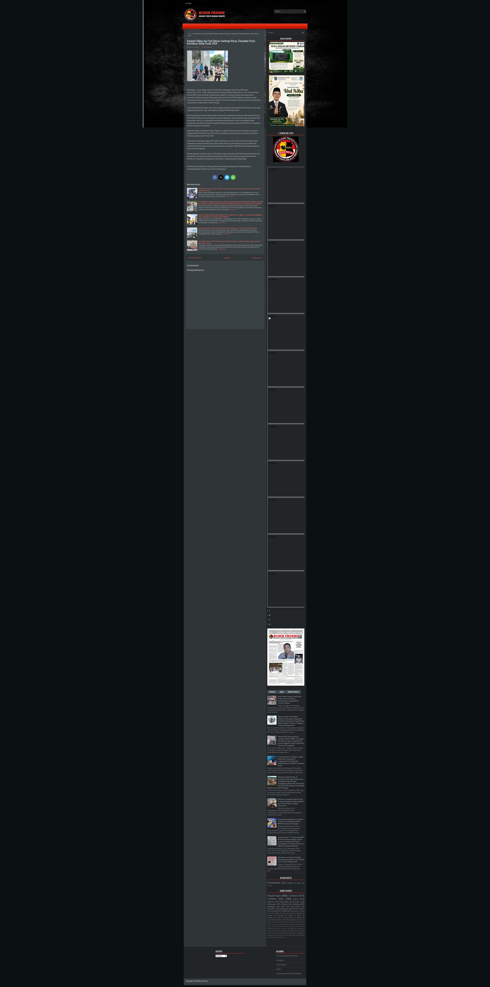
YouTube (188, 3)
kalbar (269, 920)
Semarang (274, 911)
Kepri (278, 928)
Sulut (277, 933)
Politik (289, 883)
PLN (268, 885)
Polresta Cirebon (298, 909)
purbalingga (300, 935)
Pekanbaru (271, 909)
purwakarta (272, 937)
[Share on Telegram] (227, 177)
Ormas (299, 883)
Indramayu (284, 901)
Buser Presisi (203, 981)
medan (297, 924)
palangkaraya (283, 909)
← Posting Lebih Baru (194, 258)
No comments (207, 47)
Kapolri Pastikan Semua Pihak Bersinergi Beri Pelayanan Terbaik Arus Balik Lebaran (228, 228)
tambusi (280, 937)
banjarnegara (288, 917)
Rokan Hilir (270, 933)
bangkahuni (300, 933)
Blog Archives (293, 692)
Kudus (285, 928)
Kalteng (297, 907)
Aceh (297, 901)
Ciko (275, 922)
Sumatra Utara (272, 924)
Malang (299, 928)
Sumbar (284, 933)
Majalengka (274, 895)
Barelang (284, 926)
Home (190, 34)
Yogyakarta (292, 933)
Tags (281, 692)
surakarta (299, 913)
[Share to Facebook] (214, 177)
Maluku (269, 931)
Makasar (299, 922)
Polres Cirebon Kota (288, 931)
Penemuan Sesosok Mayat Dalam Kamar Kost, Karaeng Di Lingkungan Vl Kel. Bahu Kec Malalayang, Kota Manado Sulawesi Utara (291, 761)
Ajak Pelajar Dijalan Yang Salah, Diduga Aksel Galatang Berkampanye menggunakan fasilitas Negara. (289, 699)
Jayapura (291, 922)
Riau (284, 913)
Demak (300, 926)
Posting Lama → (257, 258)
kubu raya (280, 935)
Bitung (284, 904)
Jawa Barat (282, 922)
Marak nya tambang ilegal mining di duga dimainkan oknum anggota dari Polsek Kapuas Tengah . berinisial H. (291, 802)
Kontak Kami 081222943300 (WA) (290, 974)
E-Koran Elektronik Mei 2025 (288, 956)
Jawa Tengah (275, 913)
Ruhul (286, 920)
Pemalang (270, 917)
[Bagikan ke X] (220, 177)
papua (293, 935)
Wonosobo (271, 904)
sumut (276, 926)
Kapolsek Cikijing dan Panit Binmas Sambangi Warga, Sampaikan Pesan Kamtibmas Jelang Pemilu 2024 (221, 42)
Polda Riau (277, 931)
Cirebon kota (275, 898)
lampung (294, 920)
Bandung (296, 904)
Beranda (227, 258)
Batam (269, 922)
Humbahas (270, 928)
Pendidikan (273, 882)
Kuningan (271, 906)
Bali (301, 920)
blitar (291, 913)
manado (285, 911)
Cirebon (293, 895)
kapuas (281, 924)
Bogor (299, 915)
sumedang (280, 915)
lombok (287, 935)
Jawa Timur (278, 920)
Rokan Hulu (285, 907)
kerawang (289, 924)
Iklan (279, 969)
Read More (230, 196)
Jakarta (270, 901)
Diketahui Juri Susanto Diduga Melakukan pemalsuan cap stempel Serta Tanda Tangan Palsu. (291, 859)
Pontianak (299, 931)
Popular (272, 692)
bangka (269, 915)
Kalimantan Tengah (297, 911)
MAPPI (292, 928)
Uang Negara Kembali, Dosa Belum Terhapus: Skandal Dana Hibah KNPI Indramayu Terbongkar (290, 821)
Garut (279, 917)
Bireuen (292, 926)
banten (299, 917)
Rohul (295, 899)
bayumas (271, 935)
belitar (290, 915)
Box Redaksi (282, 965)
